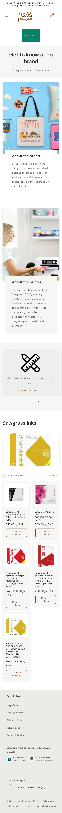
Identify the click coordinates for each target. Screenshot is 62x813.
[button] (6, 16)
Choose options (16, 533)
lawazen (18, 800)
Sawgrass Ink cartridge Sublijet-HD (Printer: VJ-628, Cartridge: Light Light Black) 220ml (45, 580)
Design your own (29, 390)
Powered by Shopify (31, 800)
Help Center (13, 705)
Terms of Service (16, 735)
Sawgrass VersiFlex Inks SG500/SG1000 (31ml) (45, 515)
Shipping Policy (15, 720)
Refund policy (14, 727)
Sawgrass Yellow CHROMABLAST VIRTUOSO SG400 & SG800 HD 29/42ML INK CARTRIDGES (15, 650)
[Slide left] (23, 401)
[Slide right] (38, 401)
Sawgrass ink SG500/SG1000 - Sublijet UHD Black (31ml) (15, 515)
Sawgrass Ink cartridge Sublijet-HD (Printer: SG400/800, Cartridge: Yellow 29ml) (15, 580)
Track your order (15, 712)
